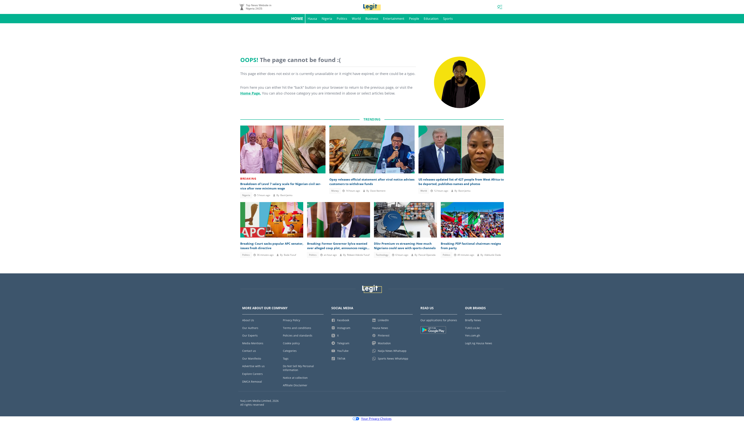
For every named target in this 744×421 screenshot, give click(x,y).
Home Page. (250, 93)
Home (297, 18)
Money (335, 190)
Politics (342, 18)
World (356, 18)
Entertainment (393, 18)
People (414, 18)
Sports (448, 18)
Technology (382, 255)
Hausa (312, 18)
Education (431, 18)
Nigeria (327, 18)
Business (371, 18)
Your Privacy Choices (376, 419)
